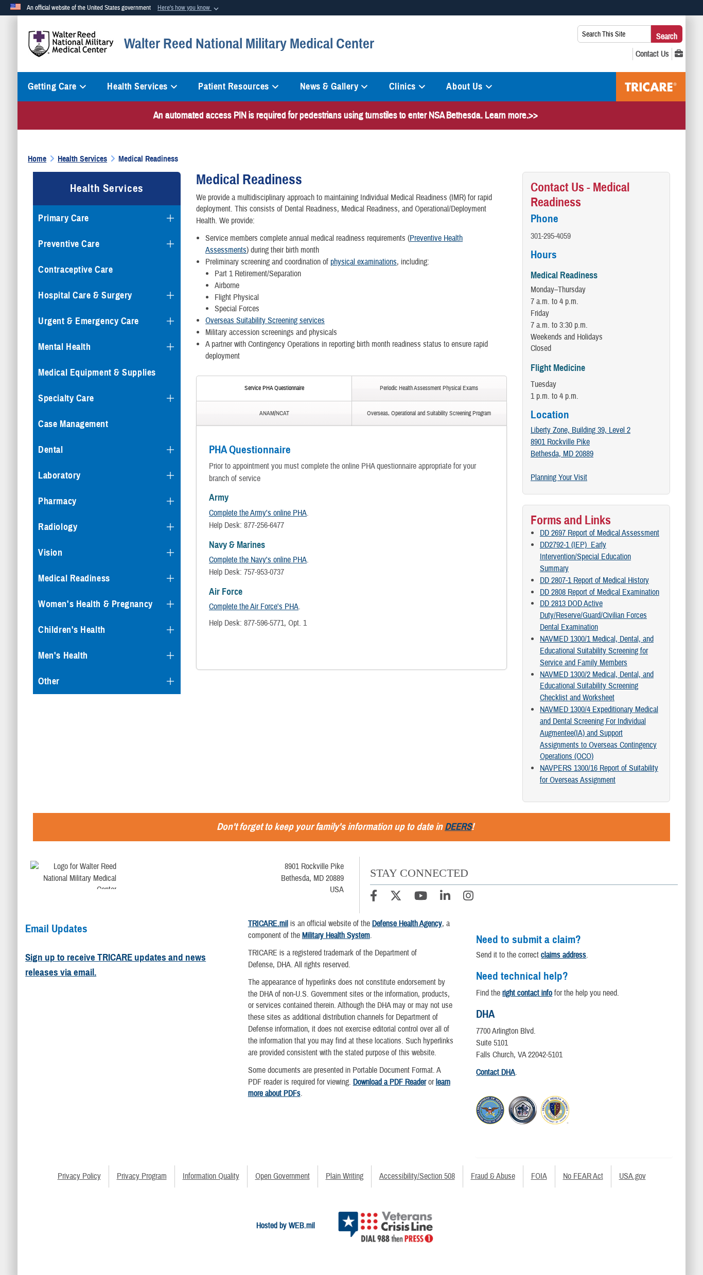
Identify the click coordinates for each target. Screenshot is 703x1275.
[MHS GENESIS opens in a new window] (679, 54)
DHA (485, 1014)
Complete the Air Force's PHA (253, 606)
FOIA (539, 1176)
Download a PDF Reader (389, 1082)
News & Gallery (329, 86)
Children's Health (72, 629)
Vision (50, 552)
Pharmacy (57, 501)
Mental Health (64, 346)
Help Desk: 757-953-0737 (246, 572)
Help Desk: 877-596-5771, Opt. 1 (258, 623)
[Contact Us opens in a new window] (652, 54)
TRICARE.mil (268, 923)
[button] (189, 8)
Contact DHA (495, 1072)
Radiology (57, 527)
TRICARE (651, 86)
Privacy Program (142, 1176)
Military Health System (336, 935)
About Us (464, 86)
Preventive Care (68, 244)
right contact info (527, 993)
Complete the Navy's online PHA (258, 560)
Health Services (137, 86)
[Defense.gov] (490, 1108)
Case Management (73, 424)
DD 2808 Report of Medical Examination (599, 592)
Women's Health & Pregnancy (95, 604)
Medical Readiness (74, 578)
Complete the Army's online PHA (258, 513)
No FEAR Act (583, 1176)
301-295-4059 (551, 236)
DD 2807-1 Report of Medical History (594, 580)
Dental (50, 449)
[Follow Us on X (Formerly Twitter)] (395, 897)
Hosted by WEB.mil (285, 1225)
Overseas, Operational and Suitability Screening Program (429, 413)
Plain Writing (344, 1176)
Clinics (402, 86)
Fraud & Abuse (493, 1176)
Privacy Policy (79, 1176)
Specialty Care (66, 398)
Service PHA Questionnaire (274, 388)
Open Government (282, 1176)
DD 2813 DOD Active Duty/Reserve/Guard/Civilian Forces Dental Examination (593, 615)
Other (49, 681)
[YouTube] (420, 897)
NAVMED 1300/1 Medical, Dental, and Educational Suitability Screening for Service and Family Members (597, 651)
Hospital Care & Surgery (85, 295)
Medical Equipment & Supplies (97, 372)
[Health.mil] (522, 1108)
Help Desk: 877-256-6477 (246, 525)
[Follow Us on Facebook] (373, 897)
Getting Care (52, 86)
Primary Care (63, 218)
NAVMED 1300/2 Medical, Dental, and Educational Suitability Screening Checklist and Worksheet (597, 686)
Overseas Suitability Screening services (265, 320)
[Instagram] (468, 897)
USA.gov (632, 1176)
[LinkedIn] (445, 897)
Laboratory (59, 475)
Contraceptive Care (75, 269)
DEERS (458, 827)
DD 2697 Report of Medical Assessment (599, 533)
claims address (563, 955)
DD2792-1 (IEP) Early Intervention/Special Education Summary (585, 557)
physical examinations (363, 262)
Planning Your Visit (559, 477)
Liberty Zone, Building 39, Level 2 (580, 430)
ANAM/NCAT (274, 413)
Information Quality (211, 1176)
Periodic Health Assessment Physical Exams (429, 388)
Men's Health (63, 655)
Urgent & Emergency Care (88, 321)
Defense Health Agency (407, 923)
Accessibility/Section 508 (417, 1176)
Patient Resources (233, 86)
